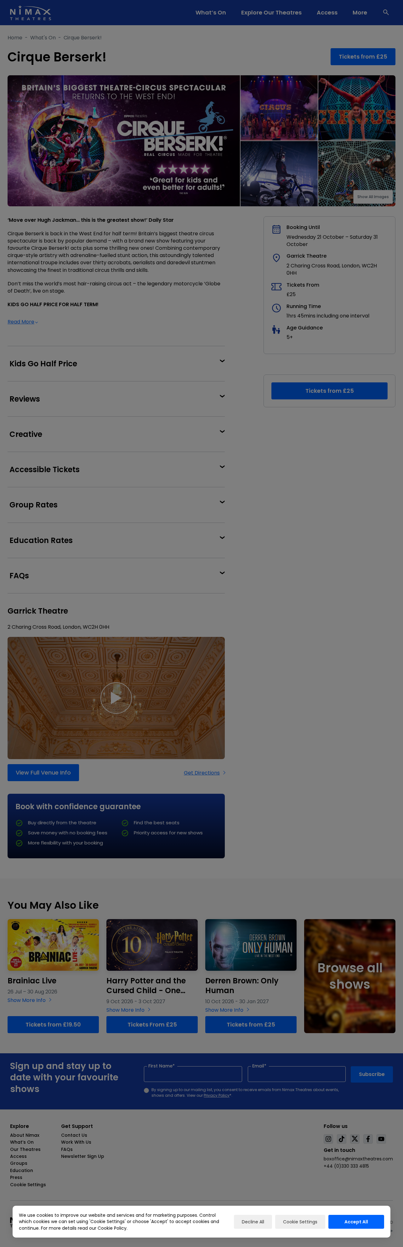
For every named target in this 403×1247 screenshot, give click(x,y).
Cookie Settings (300, 1222)
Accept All (356, 1222)
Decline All (253, 1222)
